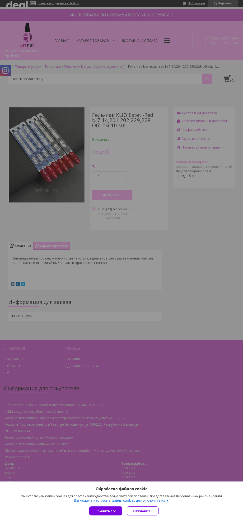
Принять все (105, 511)
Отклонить (142, 511)
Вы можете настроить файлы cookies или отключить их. (120, 500)
